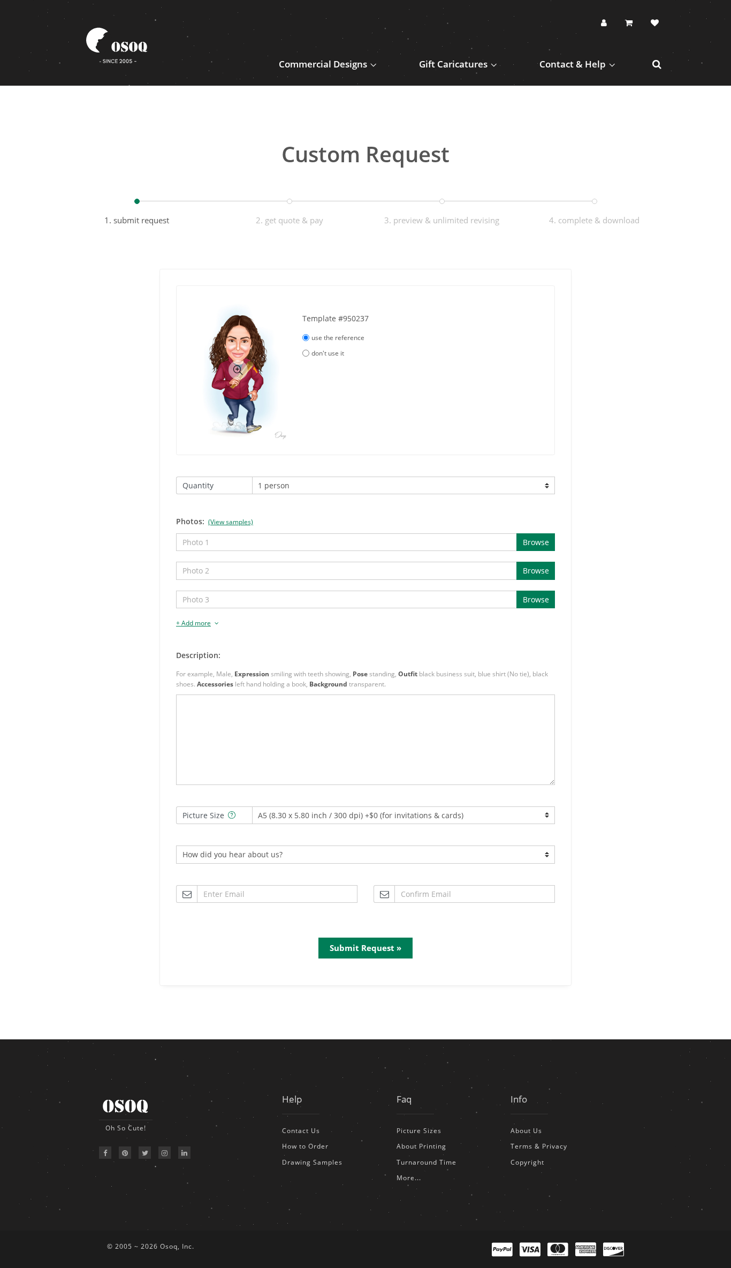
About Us (526, 1130)
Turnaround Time (426, 1162)
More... (409, 1177)
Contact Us (301, 1130)
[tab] (365, 623)
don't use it (327, 353)
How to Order (305, 1146)
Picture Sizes (419, 1130)
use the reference (337, 337)
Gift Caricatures (453, 64)
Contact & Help (572, 64)
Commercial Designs (323, 64)
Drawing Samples (312, 1162)
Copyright (527, 1162)
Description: (198, 655)
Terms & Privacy (539, 1146)
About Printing (421, 1146)
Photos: (214, 521)
